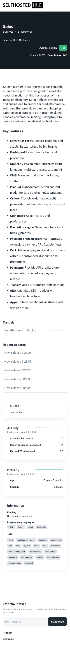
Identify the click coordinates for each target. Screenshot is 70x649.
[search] (61, 5)
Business (8, 31)
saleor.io (14, 406)
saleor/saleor (17, 412)
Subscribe (57, 621)
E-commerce (25, 31)
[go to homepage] (23, 7)
